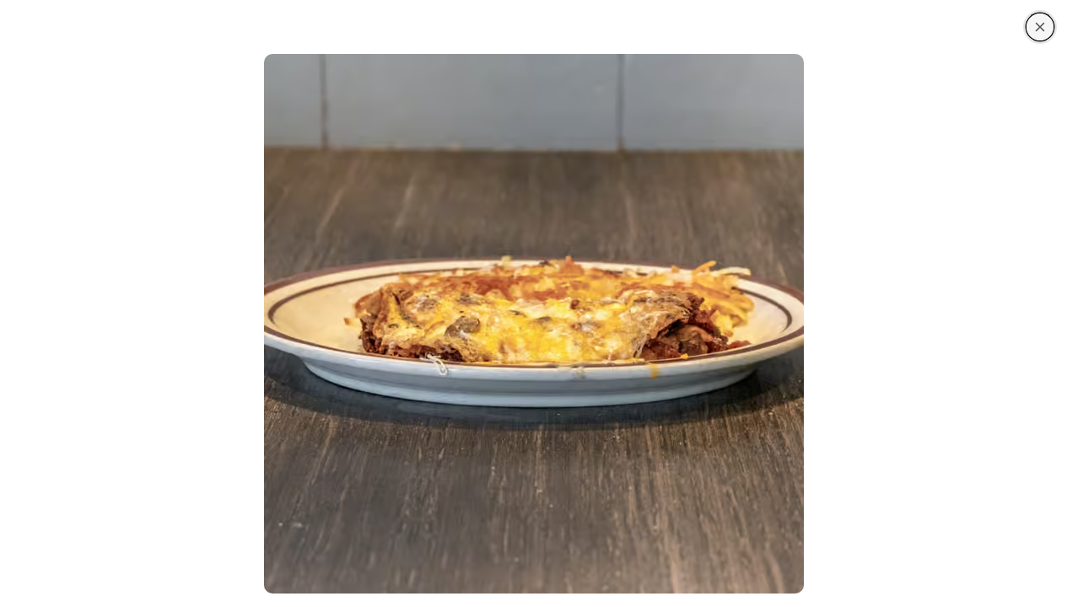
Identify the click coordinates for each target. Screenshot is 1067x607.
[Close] (1040, 26)
